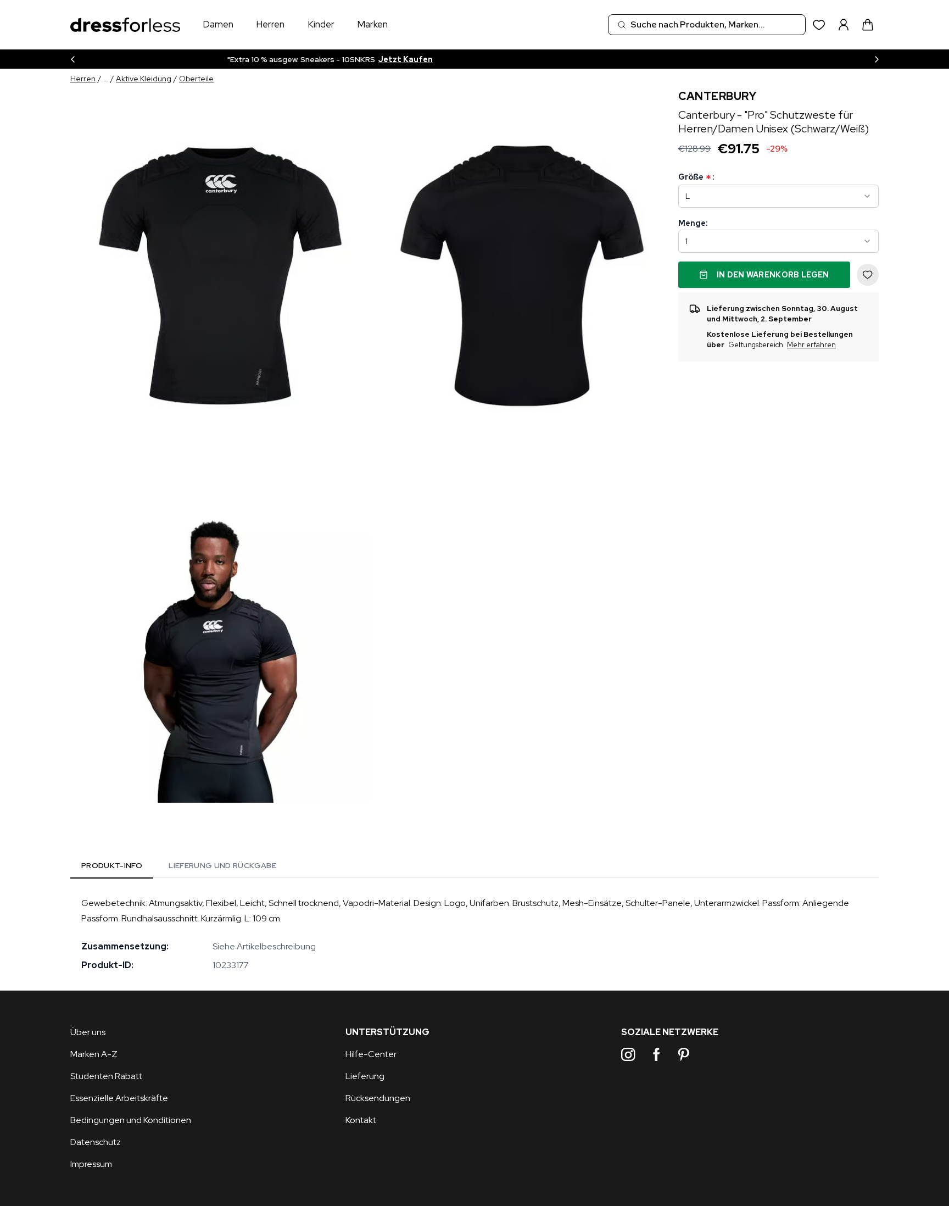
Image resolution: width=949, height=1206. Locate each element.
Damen (218, 24)
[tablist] (178, 867)
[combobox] (707, 24)
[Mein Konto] (844, 25)
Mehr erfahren (811, 345)
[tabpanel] (474, 934)
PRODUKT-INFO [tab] (111, 865)
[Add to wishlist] (868, 275)
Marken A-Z (94, 1054)
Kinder (321, 24)
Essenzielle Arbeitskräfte (119, 1098)
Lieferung (364, 1076)
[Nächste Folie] (876, 59)
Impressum (91, 1164)
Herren (270, 24)
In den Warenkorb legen (773, 275)
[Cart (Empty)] (868, 25)
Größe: (696, 177)
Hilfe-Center (371, 1054)
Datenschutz (95, 1142)
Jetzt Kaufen (555, 59)
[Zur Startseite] (125, 25)
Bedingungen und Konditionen (130, 1120)
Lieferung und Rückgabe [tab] (222, 865)
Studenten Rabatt (106, 1076)
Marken (372, 24)
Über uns (87, 1032)
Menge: (692, 223)
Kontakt (360, 1120)
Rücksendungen (377, 1098)
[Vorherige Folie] (72, 59)
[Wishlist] (819, 25)
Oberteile (196, 79)
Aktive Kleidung (143, 79)
